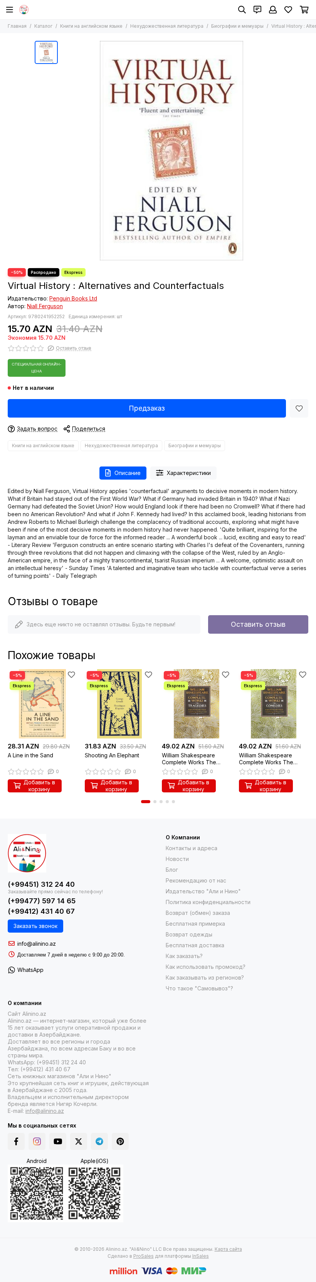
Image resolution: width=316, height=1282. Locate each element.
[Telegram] (99, 1141)
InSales (200, 1256)
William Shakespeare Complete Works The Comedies (266, 759)
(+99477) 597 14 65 (42, 901)
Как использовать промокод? (205, 966)
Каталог (43, 26)
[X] (78, 1141)
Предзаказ (147, 408)
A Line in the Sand (30, 755)
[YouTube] (57, 1141)
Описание (127, 473)
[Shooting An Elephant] (119, 703)
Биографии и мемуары (237, 26)
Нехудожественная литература (166, 26)
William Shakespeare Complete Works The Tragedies (189, 759)
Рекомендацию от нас (196, 880)
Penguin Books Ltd (73, 298)
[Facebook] (16, 1141)
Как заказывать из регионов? (205, 977)
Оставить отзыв (258, 624)
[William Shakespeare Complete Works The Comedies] (273, 703)
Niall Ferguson (45, 306)
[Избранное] (299, 408)
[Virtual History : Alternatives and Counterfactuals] (171, 150)
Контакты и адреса (191, 848)
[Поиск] (242, 9)
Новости (177, 859)
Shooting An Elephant (112, 755)
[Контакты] (257, 9)
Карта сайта (228, 1249)
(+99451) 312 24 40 (41, 884)
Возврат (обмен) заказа (198, 912)
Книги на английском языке (91, 26)
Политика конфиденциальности (208, 902)
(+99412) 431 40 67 (41, 911)
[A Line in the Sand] (42, 703)
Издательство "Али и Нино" (203, 891)
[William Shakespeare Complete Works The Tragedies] (196, 703)
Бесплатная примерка (195, 923)
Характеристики (189, 473)
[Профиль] (273, 9)
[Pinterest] (120, 1141)
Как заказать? (184, 956)
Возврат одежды (189, 934)
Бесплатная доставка (195, 945)
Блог (172, 869)
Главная (17, 26)
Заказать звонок (35, 926)
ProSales (143, 1256)
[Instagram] (37, 1141)
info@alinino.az (36, 943)
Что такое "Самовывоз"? (199, 988)
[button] (145, 801)
